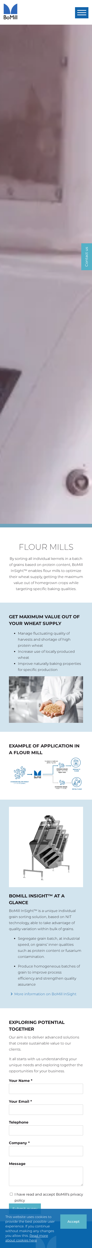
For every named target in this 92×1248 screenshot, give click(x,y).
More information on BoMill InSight (45, 994)
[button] (81, 12)
